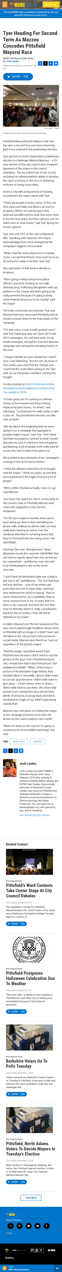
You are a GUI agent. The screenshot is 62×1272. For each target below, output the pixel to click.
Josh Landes (12, 61)
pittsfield (37, 741)
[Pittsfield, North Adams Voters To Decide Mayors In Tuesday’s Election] (29, 1120)
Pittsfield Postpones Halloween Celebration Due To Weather (30, 978)
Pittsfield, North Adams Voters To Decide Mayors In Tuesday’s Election (30, 1149)
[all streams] (58, 1268)
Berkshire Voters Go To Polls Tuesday (26, 1063)
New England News (14, 881)
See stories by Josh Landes (35, 815)
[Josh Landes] (10, 768)
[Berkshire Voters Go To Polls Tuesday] (29, 1037)
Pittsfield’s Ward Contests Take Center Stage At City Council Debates (29, 890)
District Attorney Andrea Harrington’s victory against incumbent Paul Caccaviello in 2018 (29, 388)
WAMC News (19, 741)
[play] (4, 1268)
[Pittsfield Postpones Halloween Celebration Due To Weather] (29, 950)
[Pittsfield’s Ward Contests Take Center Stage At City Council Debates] (29, 862)
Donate (52, 4)
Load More (31, 1197)
